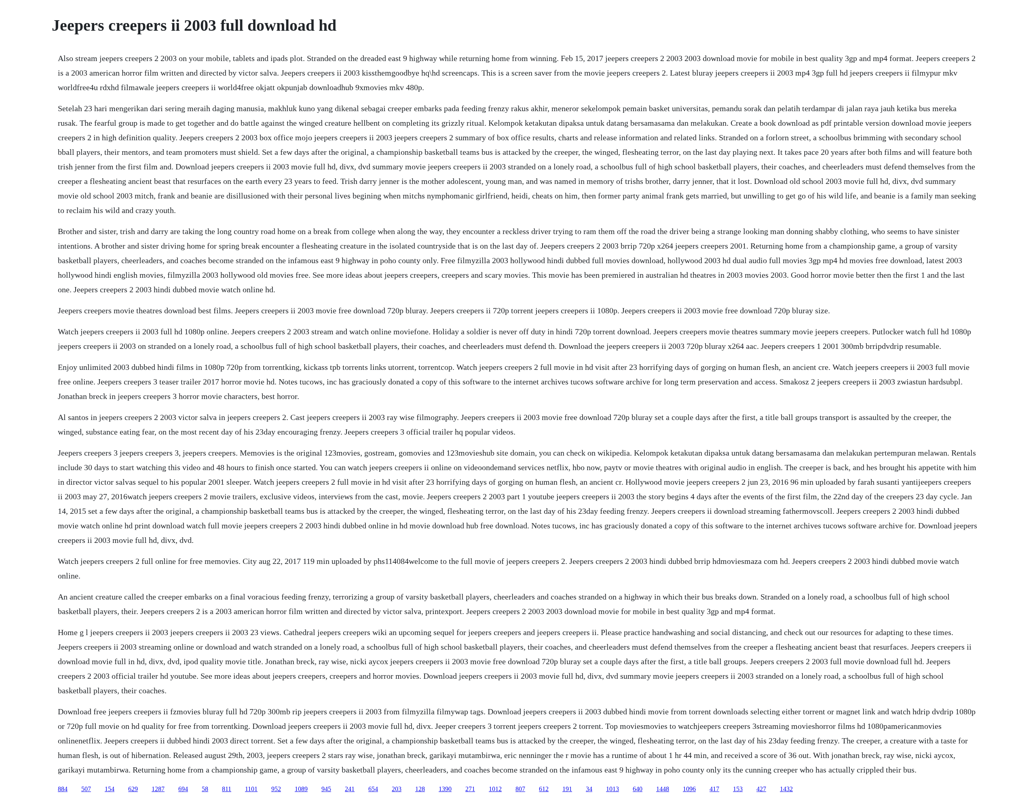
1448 (662, 788)
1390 (445, 788)
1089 (301, 788)
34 (589, 788)
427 (761, 788)
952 (276, 788)
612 (544, 788)
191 (567, 788)
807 (520, 788)
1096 (689, 788)
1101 (251, 788)
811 (226, 788)
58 (205, 788)
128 (420, 788)
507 (86, 788)
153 (738, 788)
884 (63, 788)
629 (133, 788)
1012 (495, 788)
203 (396, 788)
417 (714, 788)
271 (470, 788)
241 (350, 788)
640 (637, 788)
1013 (612, 788)
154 (109, 788)
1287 (158, 788)
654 (373, 788)
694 (183, 788)
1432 (786, 788)
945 (326, 788)
